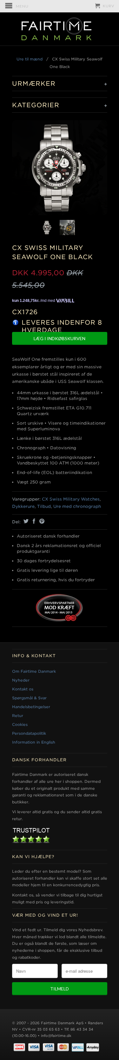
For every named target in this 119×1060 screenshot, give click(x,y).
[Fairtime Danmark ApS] (59, 29)
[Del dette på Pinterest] (41, 521)
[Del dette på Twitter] (25, 521)
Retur (17, 715)
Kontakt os (22, 689)
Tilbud (44, 506)
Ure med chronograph (77, 506)
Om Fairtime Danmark (34, 671)
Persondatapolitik (29, 733)
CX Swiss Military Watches (71, 499)
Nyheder (21, 680)
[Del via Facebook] (33, 521)
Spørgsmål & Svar (29, 697)
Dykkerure (23, 506)
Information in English (33, 742)
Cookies (20, 724)
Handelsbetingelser (31, 706)
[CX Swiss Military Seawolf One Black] (59, 167)
